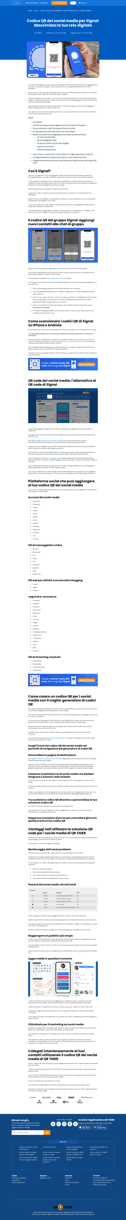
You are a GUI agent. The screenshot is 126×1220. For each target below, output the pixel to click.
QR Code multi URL (49, 1147)
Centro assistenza (18, 1182)
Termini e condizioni (100, 1178)
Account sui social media (46, 137)
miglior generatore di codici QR (48, 441)
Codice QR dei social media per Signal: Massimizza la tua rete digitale (65, 11)
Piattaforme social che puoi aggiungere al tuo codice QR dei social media (59, 134)
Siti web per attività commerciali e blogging (53, 143)
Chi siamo (68, 1178)
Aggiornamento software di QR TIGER (45, 759)
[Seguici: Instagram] (64, 1124)
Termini (96, 1175)
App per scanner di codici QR (72, 341)
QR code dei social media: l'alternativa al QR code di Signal (54, 131)
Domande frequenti (19, 1178)
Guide (14, 1175)
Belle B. (39, 33)
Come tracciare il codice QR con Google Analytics (28, 1158)
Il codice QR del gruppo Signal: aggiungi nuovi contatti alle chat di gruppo (59, 125)
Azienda (68, 1175)
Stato (67, 1180)
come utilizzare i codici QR (56, 278)
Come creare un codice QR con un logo (98, 1153)
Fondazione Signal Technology (76, 177)
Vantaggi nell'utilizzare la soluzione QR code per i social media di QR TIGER (59, 157)
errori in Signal (52, 458)
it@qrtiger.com (45, 1178)
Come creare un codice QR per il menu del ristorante (51, 1159)
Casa (30, 11)
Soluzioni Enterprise (72, 1182)
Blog (36, 11)
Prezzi (67, 1185)
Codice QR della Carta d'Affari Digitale (74, 1148)
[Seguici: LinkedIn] (53, 1124)
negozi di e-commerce (45, 146)
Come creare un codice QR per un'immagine (28, 1153)
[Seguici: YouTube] (58, 1124)
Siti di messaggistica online (46, 140)
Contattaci (16, 1180)
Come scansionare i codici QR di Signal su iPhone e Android (54, 128)
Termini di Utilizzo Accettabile (103, 1180)
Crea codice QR (60, 3)
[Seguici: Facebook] (70, 1124)
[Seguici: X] (75, 1124)
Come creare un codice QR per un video (51, 1153)
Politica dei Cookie (99, 1185)
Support (43, 1175)
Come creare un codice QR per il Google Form (75, 1153)
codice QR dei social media (59, 738)
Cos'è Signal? (37, 122)
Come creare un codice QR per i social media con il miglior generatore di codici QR (63, 154)
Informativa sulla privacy (102, 1182)
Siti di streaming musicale (46, 149)
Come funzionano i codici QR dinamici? (28, 1148)
